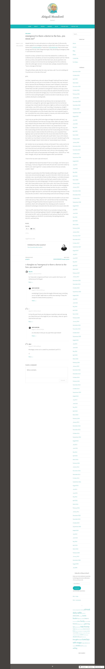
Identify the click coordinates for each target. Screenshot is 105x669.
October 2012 (76, 433)
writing (75, 648)
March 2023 (75, 82)
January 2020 (76, 142)
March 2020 (75, 135)
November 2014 (76, 373)
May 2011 (75, 496)
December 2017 (76, 235)
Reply (30, 282)
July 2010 (75, 534)
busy (80, 618)
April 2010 (75, 545)
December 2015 (76, 325)
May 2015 (75, 351)
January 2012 (76, 467)
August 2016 (75, 295)
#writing (82, 609)
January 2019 (76, 187)
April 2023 (75, 79)
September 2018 (77, 202)
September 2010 (77, 526)
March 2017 (75, 269)
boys (79, 618)
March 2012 (75, 459)
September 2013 (77, 392)
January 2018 (76, 232)
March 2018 (75, 224)
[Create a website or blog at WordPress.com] (52, 666)
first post (86, 621)
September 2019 (77, 157)
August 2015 (75, 340)
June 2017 (75, 258)
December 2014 (76, 370)
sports (81, 636)
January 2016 (76, 321)
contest (83, 618)
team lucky (84, 636)
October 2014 (76, 377)
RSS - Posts (75, 596)
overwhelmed (77, 634)
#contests (74, 609)
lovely (76, 631)
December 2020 (76, 101)
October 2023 (76, 75)
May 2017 (75, 261)
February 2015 (76, 362)
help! (34, 238)
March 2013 (75, 414)
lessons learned (86, 629)
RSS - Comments (77, 600)
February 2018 (76, 228)
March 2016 (75, 314)
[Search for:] (82, 34)
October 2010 (76, 523)
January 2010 (76, 556)
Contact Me (74, 26)
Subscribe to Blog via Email (82, 573)
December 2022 (76, 86)
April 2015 (75, 355)
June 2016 (75, 303)
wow (83, 645)
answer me (83, 613)
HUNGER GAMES (36, 47)
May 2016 (75, 306)
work (81, 645)
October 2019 (76, 153)
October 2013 (76, 388)
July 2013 (75, 399)
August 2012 (75, 441)
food (89, 621)
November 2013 (76, 385)
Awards (50, 26)
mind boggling (84, 631)
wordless (74, 645)
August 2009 (75, 564)
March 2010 (75, 549)
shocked (75, 637)
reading (85, 634)
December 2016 (76, 280)
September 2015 (77, 336)
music (77, 633)
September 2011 (77, 482)
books (84, 616)
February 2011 (76, 508)
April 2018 (75, 220)
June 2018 (75, 213)
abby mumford (19, 45)
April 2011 (75, 500)
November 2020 (76, 105)
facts (79, 621)
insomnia (79, 629)
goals (80, 624)
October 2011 (76, 478)
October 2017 (76, 243)
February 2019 (76, 183)
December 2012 (76, 426)
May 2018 (75, 217)
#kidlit (80, 609)
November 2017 (76, 239)
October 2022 (76, 90)
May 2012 (75, 452)
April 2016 (75, 310)
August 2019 (75, 161)
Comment (63, 380)
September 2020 (77, 112)
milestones (80, 631)
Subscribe (76, 588)
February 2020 (76, 138)
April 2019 (75, 176)
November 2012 (76, 429)
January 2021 (76, 97)
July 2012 (75, 444)
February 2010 (76, 552)
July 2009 (75, 567)
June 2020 (75, 123)
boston (30, 238)
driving (76, 621)
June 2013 (75, 403)
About (36, 26)
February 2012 (76, 463)
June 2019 (75, 168)
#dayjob (77, 609)
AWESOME (76, 616)
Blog (56, 26)
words (78, 645)
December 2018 (76, 191)
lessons (82, 629)
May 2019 (75, 172)
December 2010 (76, 515)
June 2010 (75, 538)
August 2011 (75, 485)
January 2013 (76, 422)
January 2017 (76, 276)
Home (29, 26)
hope (74, 629)
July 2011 (75, 489)
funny (78, 624)
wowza (86, 645)
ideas (76, 629)
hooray (86, 626)
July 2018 (75, 209)
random (82, 634)
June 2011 (75, 493)
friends (75, 624)
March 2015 (75, 358)
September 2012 (77, 437)
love (74, 631)
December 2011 (76, 470)
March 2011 (75, 504)
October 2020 (76, 109)
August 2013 (75, 396)
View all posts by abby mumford (35, 247)
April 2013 (75, 411)
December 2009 (76, 560)
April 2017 (75, 265)
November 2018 (76, 194)
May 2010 (75, 541)
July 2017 (75, 254)
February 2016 (76, 317)
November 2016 (76, 284)
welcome (86, 643)
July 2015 (75, 344)
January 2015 (76, 366)
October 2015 (76, 332)
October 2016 (76, 288)
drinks (74, 621)
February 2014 (76, 381)
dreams (86, 618)
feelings (28, 33)
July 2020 (75, 120)
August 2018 (75, 206)
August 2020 (75, 116)
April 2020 (75, 131)
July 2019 (75, 165)
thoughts (76, 639)
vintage (83, 643)
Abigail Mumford (52, 17)
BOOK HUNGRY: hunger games (61, 258)
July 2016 (75, 299)
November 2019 (76, 150)
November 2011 (76, 474)
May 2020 (75, 127)
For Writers (64, 26)
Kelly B (30, 271)
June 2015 (75, 347)
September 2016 (77, 291)
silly (78, 637)
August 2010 (75, 530)
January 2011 (76, 511)
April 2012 (75, 455)
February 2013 (76, 418)
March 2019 (75, 179)
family (82, 621)
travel (80, 639)
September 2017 (77, 247)
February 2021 (76, 94)
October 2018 (76, 198)
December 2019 (76, 146)
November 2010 (76, 519)
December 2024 (76, 71)
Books (43, 26)
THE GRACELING (53, 47)
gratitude (82, 624)
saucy (87, 634)
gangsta (29, 258)
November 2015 (76, 329)
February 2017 (76, 273)
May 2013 (75, 407)
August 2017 (75, 250)
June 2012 (75, 448)
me (77, 631)
